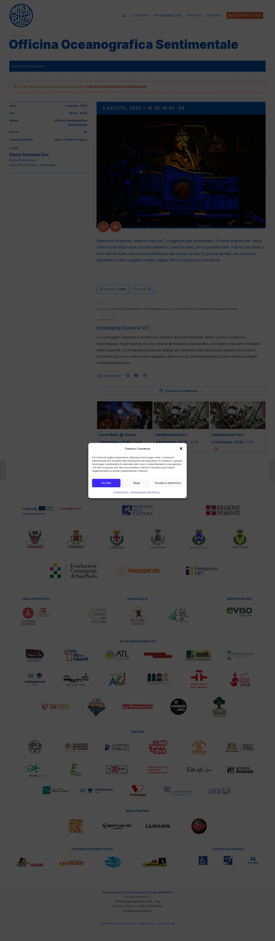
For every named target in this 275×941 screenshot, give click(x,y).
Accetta (106, 483)
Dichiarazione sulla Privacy (145, 492)
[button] (181, 448)
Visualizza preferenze (168, 483)
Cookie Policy (121, 492)
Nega (136, 483)
